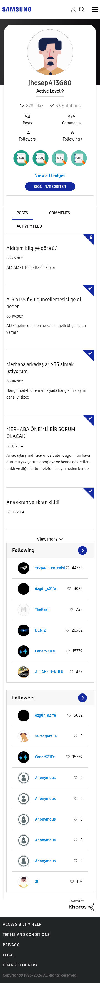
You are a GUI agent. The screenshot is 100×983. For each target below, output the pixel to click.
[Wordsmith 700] (40, 158)
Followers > (28, 136)
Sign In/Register (50, 186)
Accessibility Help (22, 924)
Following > (72, 136)
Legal (9, 955)
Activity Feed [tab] (29, 226)
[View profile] (23, 568)
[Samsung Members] (16, 9)
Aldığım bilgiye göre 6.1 (32, 248)
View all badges (50, 175)
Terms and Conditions (26, 934)
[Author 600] (59, 158)
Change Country (20, 965)
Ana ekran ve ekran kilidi (32, 502)
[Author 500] (79, 158)
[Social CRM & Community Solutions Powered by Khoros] (81, 905)
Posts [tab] (22, 213)
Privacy (11, 945)
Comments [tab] (59, 213)
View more (47, 539)
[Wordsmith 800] (21, 158)
